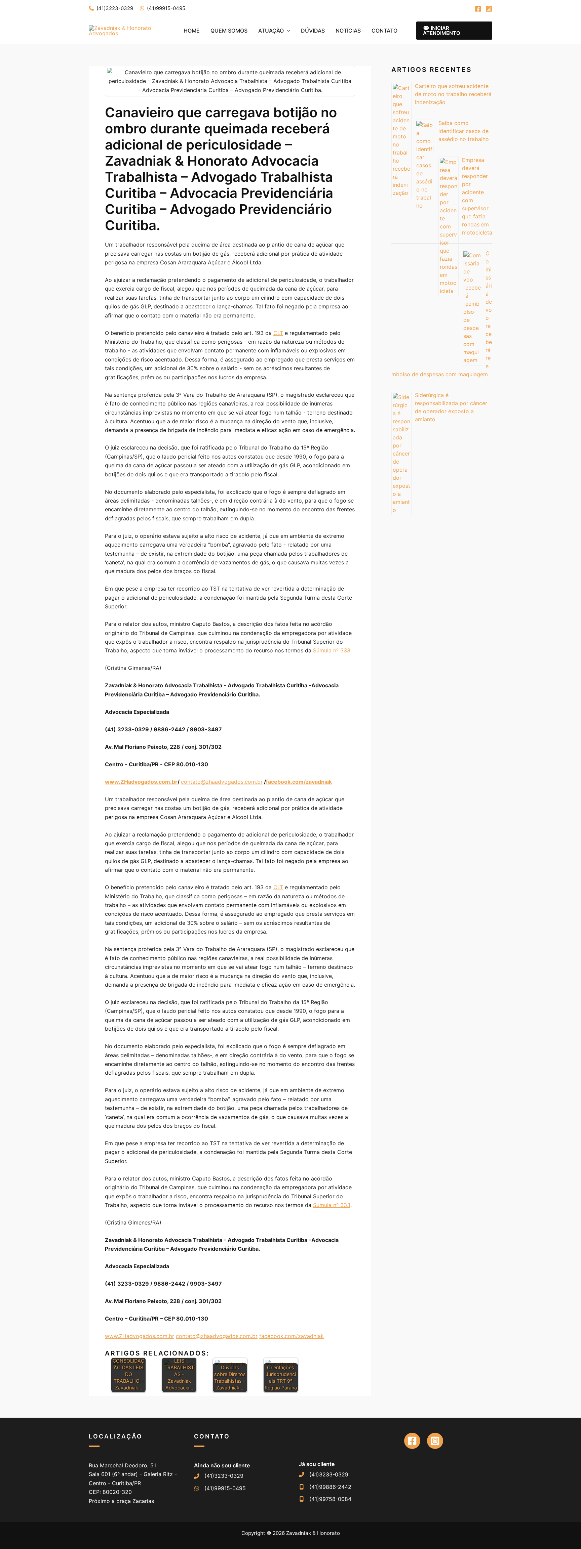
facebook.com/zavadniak (291, 1336)
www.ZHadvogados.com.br (139, 1336)
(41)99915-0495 (166, 8)
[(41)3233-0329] (218, 1475)
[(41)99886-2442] (325, 1486)
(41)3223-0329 (114, 8)
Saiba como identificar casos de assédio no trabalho (463, 131)
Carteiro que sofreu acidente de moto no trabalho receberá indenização (453, 94)
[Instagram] (489, 8)
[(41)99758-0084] (325, 1499)
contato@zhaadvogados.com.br (222, 781)
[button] (287, 30)
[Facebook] (478, 8)
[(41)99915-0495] (220, 1488)
